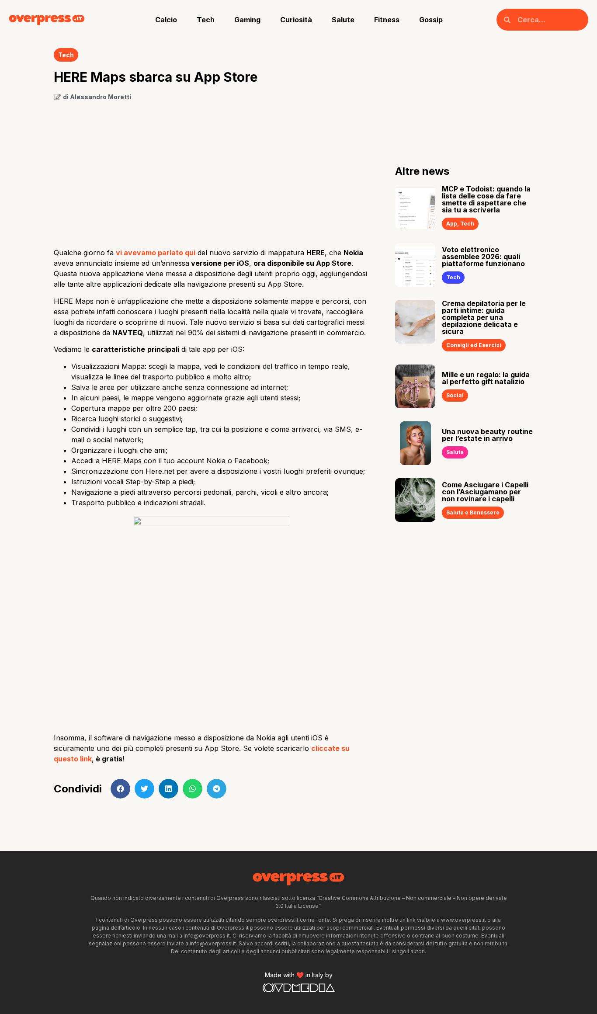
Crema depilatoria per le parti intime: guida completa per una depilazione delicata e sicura (484, 317)
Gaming (247, 19)
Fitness (386, 19)
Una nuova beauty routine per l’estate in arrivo (487, 435)
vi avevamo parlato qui (155, 252)
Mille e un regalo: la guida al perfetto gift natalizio (486, 378)
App (451, 223)
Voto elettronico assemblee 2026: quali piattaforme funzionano (483, 256)
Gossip (431, 19)
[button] (120, 789)
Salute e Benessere (473, 512)
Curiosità (296, 19)
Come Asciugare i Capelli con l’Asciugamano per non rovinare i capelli (485, 491)
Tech (206, 19)
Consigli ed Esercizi (473, 345)
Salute (343, 19)
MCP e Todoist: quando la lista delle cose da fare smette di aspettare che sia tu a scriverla (486, 199)
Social (455, 395)
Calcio (166, 19)
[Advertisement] (211, 171)
